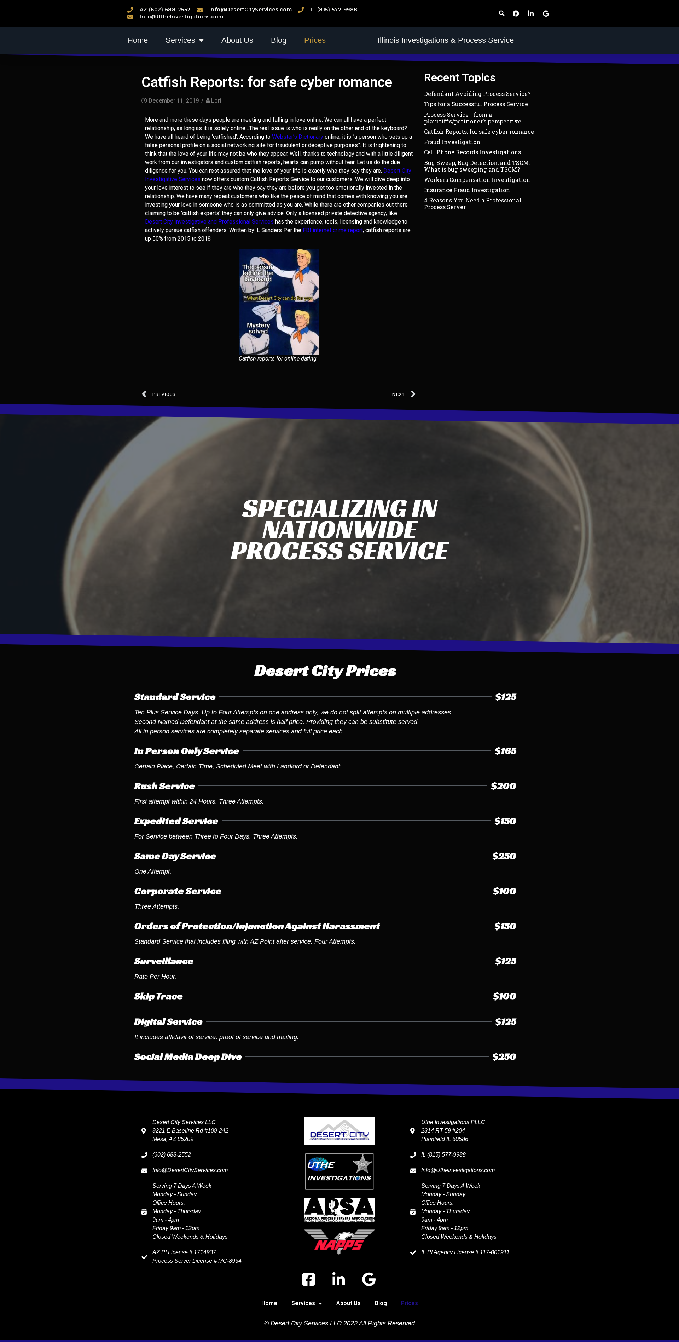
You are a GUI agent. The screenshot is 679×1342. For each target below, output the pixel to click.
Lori (216, 100)
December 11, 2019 (174, 100)
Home (137, 40)
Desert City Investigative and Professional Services (209, 221)
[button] (501, 13)
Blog (278, 40)
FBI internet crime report (333, 230)
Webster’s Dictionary (297, 136)
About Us (237, 40)
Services (180, 40)
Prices (315, 40)
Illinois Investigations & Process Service (446, 40)
